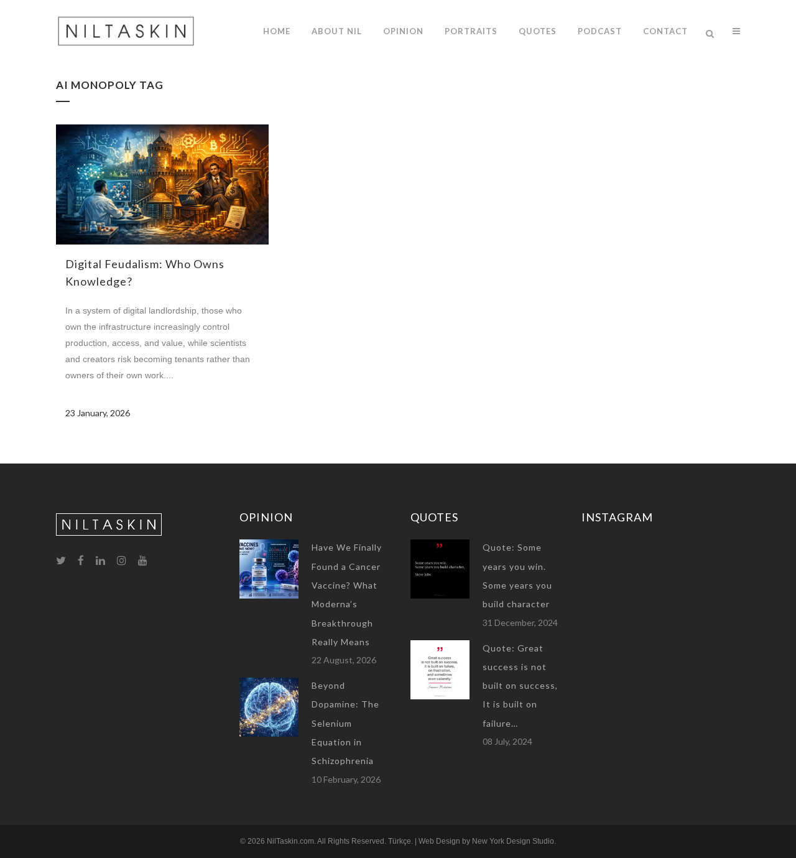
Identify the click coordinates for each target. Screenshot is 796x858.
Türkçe (399, 841)
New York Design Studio (513, 841)
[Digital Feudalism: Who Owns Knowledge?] (162, 184)
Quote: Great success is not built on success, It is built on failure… (520, 686)
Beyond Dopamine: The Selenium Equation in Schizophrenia (345, 723)
